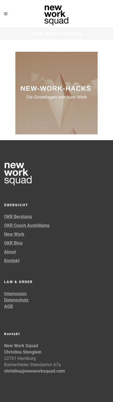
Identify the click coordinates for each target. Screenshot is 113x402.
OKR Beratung (18, 216)
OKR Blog (13, 243)
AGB (8, 306)
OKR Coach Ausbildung (26, 225)
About (10, 251)
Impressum (15, 293)
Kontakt (11, 260)
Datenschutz (16, 300)
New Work (14, 234)
